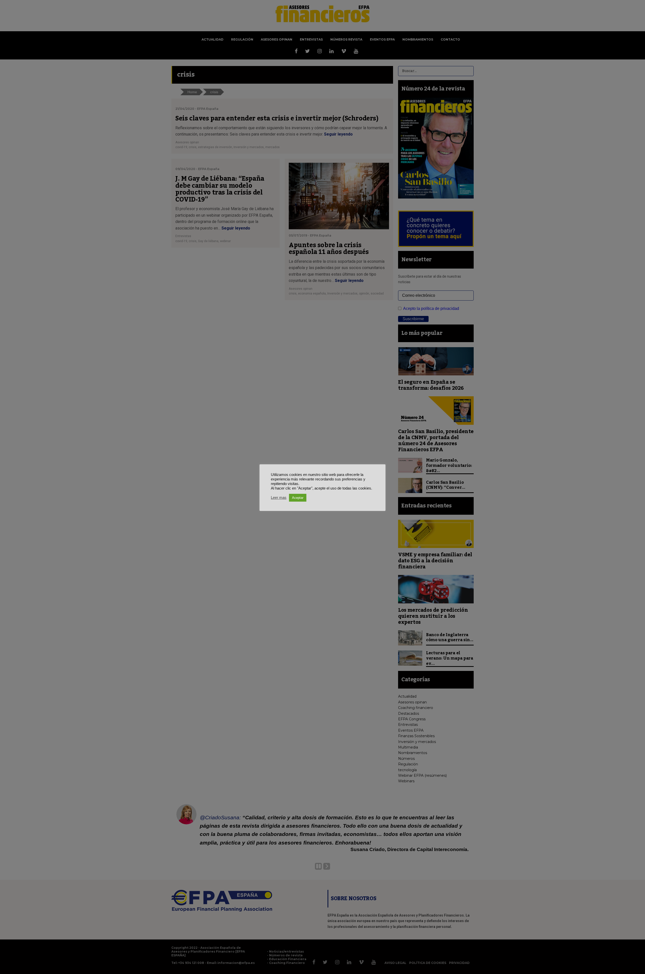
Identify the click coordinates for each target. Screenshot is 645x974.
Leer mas (278, 498)
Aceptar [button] (297, 498)
